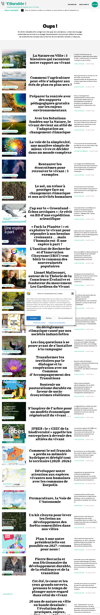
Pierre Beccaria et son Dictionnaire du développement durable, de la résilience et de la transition (50, 566)
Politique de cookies (39, 322)
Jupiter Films (78, 506)
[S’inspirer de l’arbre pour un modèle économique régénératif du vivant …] (14, 411)
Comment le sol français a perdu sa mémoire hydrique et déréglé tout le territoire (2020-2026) (50, 455)
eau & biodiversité (10, 87)
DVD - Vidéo (7, 506)
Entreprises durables (11, 352)
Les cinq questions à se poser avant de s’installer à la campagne (50, 345)
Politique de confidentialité (57, 322)
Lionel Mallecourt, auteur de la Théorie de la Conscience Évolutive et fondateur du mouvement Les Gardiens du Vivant (50, 279)
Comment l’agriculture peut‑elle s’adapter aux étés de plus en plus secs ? (50, 80)
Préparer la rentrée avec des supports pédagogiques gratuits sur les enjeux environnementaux (50, 103)
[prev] (92, 10)
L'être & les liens (9, 153)
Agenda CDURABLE (9, 263)
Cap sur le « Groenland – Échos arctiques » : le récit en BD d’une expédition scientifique (50, 213)
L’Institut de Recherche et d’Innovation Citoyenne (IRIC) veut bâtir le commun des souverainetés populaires (50, 257)
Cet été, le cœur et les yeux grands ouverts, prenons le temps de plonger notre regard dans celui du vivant (50, 588)
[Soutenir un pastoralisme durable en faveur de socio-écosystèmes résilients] (14, 389)
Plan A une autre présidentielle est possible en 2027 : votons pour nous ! (50, 543)
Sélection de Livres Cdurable (10, 218)
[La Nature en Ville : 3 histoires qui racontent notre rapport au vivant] (14, 59)
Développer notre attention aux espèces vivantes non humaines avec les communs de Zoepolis (50, 478)
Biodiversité (8, 65)
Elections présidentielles (13, 550)
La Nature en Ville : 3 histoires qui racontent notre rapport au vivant (50, 58)
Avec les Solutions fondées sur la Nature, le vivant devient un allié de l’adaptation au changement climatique (50, 125)
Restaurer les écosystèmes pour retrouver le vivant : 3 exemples (47, 10)
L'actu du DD (7, 572)
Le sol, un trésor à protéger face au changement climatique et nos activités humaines (50, 191)
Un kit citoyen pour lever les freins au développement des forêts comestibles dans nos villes (50, 522)
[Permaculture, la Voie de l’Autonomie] (14, 499)
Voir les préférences (65, 318)
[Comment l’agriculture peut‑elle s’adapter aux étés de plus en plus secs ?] (14, 80)
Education (7, 109)
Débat (5, 241)
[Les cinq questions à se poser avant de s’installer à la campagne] (14, 345)
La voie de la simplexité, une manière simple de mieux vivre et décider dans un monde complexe (50, 147)
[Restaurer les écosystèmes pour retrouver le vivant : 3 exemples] (14, 169)
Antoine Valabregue (81, 151)
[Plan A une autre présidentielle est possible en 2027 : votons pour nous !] (14, 543)
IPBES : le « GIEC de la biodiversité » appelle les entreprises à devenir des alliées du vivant (50, 433)
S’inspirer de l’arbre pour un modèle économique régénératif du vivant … (50, 411)
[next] (95, 10)
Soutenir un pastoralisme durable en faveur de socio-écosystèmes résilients (50, 389)
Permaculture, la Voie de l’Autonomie (50, 500)
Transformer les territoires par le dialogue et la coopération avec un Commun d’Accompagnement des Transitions (50, 367)
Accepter (33, 318)
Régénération (8, 418)
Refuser (49, 318)
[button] (73, 293)
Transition (7, 330)
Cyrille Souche (79, 64)
